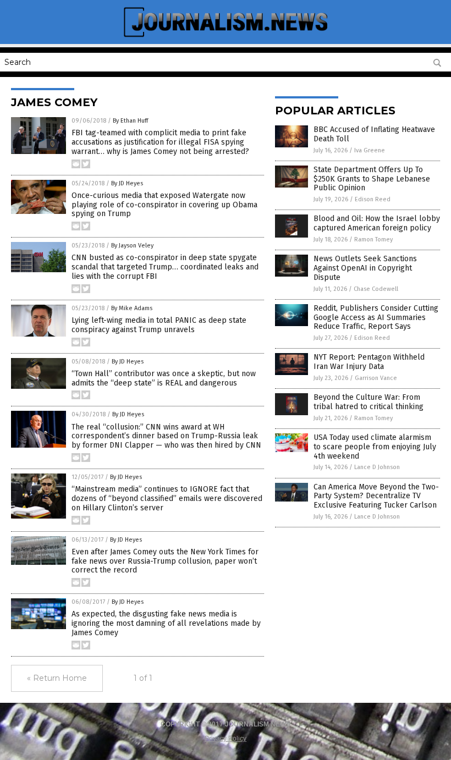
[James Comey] (225, 36)
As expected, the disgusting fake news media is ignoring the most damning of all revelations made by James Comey (166, 623)
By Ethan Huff (130, 120)
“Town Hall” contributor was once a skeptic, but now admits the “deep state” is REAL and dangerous (164, 378)
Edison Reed (373, 199)
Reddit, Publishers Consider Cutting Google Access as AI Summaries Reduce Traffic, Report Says (376, 318)
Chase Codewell (376, 289)
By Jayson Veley (132, 245)
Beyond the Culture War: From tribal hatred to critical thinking (369, 402)
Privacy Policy (225, 738)
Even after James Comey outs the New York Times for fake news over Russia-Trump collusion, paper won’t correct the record (165, 561)
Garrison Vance (376, 378)
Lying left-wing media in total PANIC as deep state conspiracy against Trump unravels (159, 325)
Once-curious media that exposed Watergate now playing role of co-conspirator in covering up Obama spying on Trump (164, 205)
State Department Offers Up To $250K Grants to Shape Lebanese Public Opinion (372, 179)
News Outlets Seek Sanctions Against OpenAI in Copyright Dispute (365, 268)
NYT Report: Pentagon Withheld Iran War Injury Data (369, 362)
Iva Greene (369, 150)
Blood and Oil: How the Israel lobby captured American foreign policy (377, 223)
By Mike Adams (131, 308)
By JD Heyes (127, 183)
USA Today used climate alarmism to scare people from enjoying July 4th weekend (375, 447)
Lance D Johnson (377, 467)
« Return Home (57, 678)
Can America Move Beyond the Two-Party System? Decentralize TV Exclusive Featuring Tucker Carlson (376, 496)
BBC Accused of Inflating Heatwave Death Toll (374, 134)
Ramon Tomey (373, 239)
